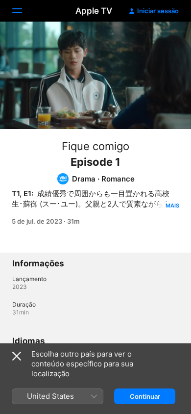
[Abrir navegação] (23, 11)
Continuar (145, 396)
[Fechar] (16, 356)
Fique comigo (95, 146)
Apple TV (93, 11)
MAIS (172, 205)
